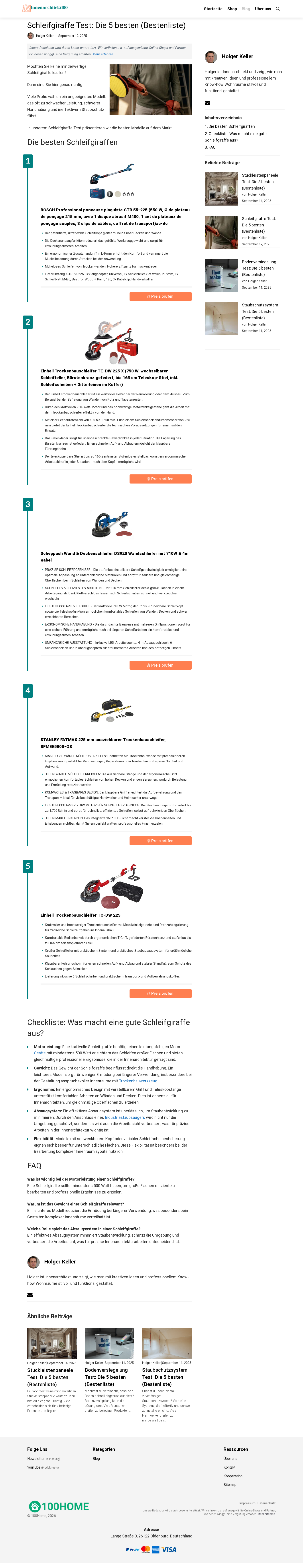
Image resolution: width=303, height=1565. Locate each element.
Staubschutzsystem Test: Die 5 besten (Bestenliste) (164, 1377)
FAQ (210, 147)
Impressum (247, 1503)
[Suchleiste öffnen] (277, 8)
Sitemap (230, 1485)
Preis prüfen (162, 296)
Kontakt (229, 1467)
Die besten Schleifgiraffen (230, 126)
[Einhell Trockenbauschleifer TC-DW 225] (112, 886)
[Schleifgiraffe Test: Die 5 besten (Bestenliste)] (221, 233)
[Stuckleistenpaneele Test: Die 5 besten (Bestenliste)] (52, 1355)
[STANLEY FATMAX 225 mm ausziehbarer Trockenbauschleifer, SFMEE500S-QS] (112, 711)
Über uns (263, 8)
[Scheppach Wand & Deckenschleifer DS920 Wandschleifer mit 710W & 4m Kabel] (112, 524)
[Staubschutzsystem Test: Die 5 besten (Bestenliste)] (167, 1355)
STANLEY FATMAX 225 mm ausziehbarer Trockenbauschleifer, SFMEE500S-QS (103, 743)
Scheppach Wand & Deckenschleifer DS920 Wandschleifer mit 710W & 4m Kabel (115, 557)
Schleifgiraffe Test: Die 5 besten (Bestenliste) (259, 225)
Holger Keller (60, 1262)
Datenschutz (267, 1503)
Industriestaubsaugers (125, 1117)
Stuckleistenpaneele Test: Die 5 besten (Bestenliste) (50, 1377)
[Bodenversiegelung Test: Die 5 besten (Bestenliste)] (109, 1355)
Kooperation (233, 1476)
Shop (232, 8)
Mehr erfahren (102, 54)
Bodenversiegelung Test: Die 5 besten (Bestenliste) (106, 1377)
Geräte (40, 1053)
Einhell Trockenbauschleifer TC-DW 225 (80, 915)
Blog (246, 8)
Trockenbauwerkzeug (138, 1081)
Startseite (213, 8)
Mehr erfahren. (267, 1514)
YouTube (33, 1467)
